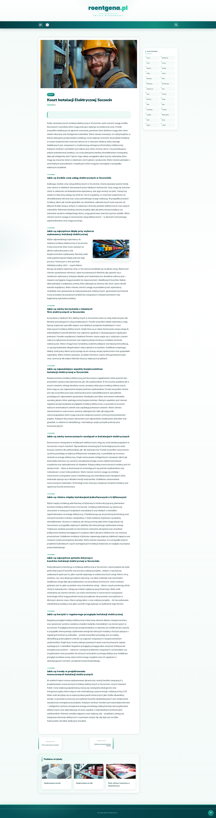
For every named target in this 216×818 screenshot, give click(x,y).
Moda (163, 78)
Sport (148, 104)
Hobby (148, 73)
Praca (163, 89)
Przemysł (164, 94)
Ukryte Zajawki (165, 114)
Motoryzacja (149, 83)
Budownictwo (165, 57)
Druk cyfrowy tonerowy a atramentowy (118, 784)
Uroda (148, 120)
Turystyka (149, 114)
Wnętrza (148, 125)
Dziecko (164, 63)
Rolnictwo (149, 99)
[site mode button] (47, 24)
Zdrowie (164, 125)
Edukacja (149, 68)
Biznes (148, 57)
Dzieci (148, 63)
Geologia (164, 68)
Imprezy (164, 73)
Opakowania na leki (52, 783)
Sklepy (163, 99)
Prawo (148, 94)
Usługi (50, 94)
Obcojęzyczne (150, 89)
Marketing (149, 78)
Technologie (149, 109)
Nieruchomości (165, 83)
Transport (164, 109)
